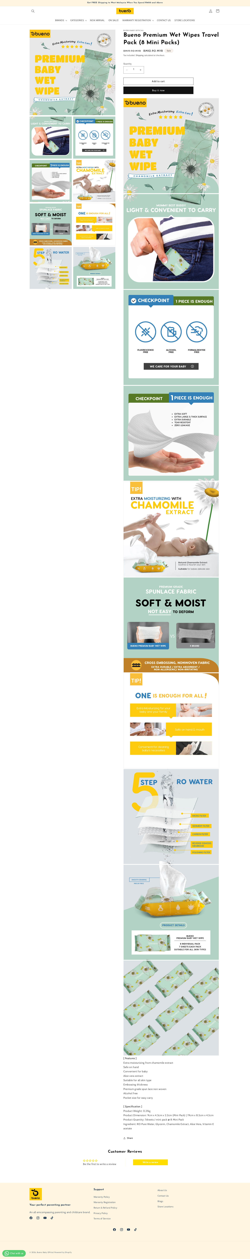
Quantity (127, 63)
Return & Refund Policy (105, 1207)
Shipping (140, 55)
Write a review (150, 1162)
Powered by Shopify (63, 1252)
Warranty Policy (102, 1197)
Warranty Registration (105, 1202)
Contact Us (163, 1195)
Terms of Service (102, 1218)
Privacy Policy (101, 1213)
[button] (33, 11)
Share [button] (130, 1138)
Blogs (160, 1201)
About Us (162, 1190)
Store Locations (165, 1206)
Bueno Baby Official (45, 1252)
